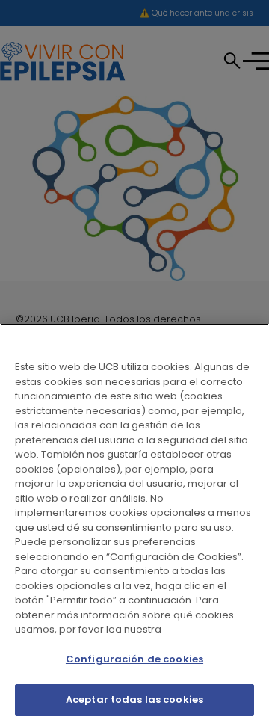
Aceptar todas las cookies (134, 699)
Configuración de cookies (134, 659)
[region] (134, 525)
